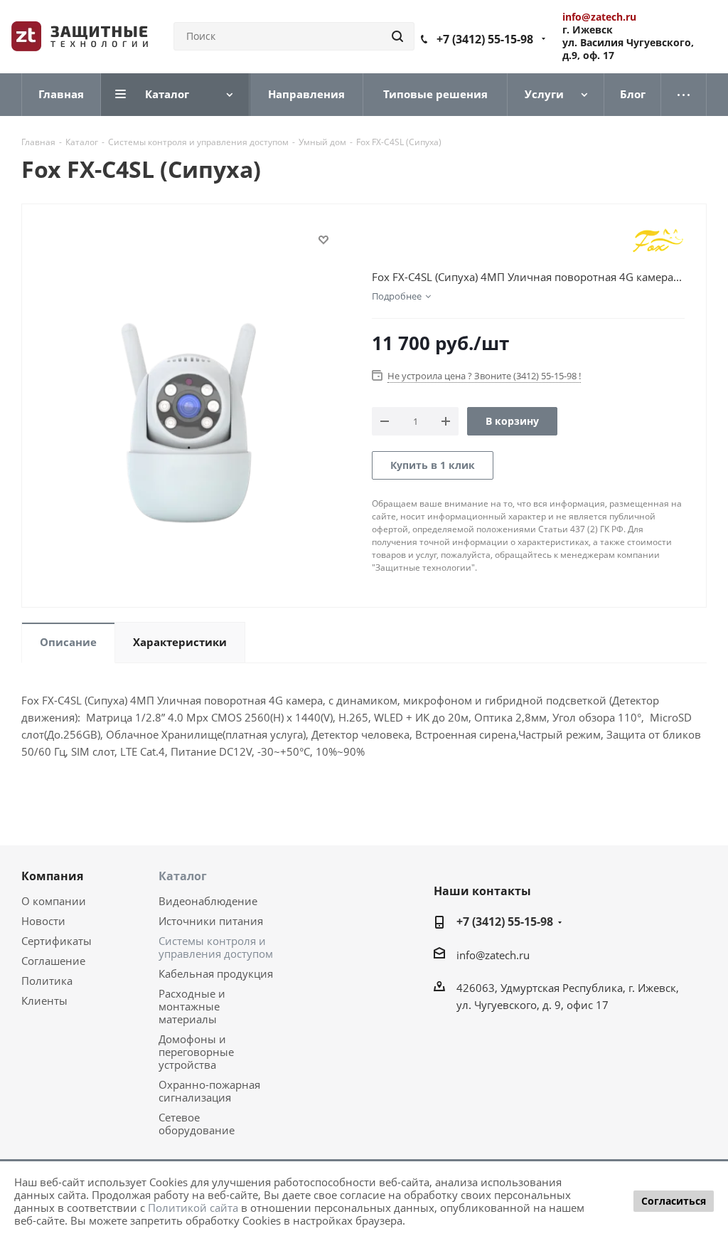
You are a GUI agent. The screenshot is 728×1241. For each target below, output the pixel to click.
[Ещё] (684, 94)
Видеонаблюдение (208, 901)
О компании (53, 901)
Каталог (183, 876)
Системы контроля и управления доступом (216, 947)
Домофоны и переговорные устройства (196, 1052)
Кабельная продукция (216, 973)
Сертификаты (56, 941)
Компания (52, 876)
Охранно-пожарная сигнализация (209, 1090)
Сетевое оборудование (197, 1123)
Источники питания (211, 921)
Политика (47, 980)
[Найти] (397, 36)
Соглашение (53, 961)
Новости (43, 921)
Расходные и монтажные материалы (192, 1006)
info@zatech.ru (493, 955)
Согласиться (673, 1201)
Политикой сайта (193, 1207)
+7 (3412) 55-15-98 (485, 39)
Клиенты (44, 1000)
